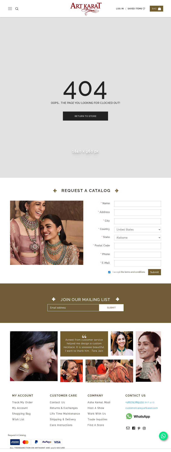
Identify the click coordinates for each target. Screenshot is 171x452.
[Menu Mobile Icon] (10, 8)
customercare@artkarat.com (141, 408)
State (106, 237)
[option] (84, 345)
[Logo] (86, 8)
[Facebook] (133, 428)
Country (105, 229)
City (107, 220)
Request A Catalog (17, 435)
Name (106, 203)
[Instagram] (144, 428)
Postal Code (102, 245)
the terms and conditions (133, 272)
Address (105, 212)
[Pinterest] (139, 428)
